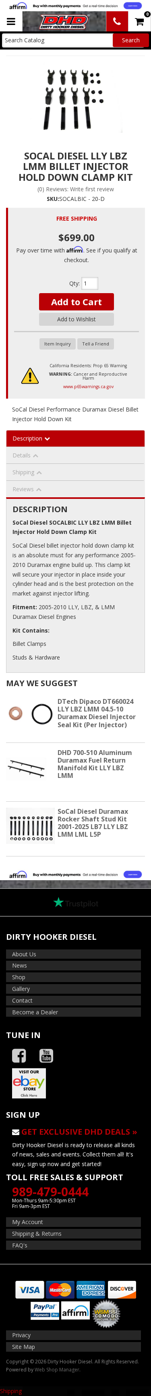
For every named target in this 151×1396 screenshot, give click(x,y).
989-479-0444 (50, 1191)
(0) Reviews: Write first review (75, 189)
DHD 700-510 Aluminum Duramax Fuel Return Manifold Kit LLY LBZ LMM (95, 764)
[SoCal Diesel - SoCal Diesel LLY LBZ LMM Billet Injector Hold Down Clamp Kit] (75, 97)
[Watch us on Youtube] (46, 1056)
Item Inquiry (57, 344)
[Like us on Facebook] (19, 1056)
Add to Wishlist (76, 319)
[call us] (117, 21)
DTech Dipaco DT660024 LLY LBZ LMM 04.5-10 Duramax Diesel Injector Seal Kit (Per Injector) (97, 713)
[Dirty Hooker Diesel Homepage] (63, 21)
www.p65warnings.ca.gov (88, 386)
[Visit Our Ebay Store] (75, 1083)
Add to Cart (76, 302)
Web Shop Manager (57, 1369)
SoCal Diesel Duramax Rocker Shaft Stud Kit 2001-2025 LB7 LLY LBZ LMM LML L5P (93, 823)
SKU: (53, 199)
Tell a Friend (95, 344)
